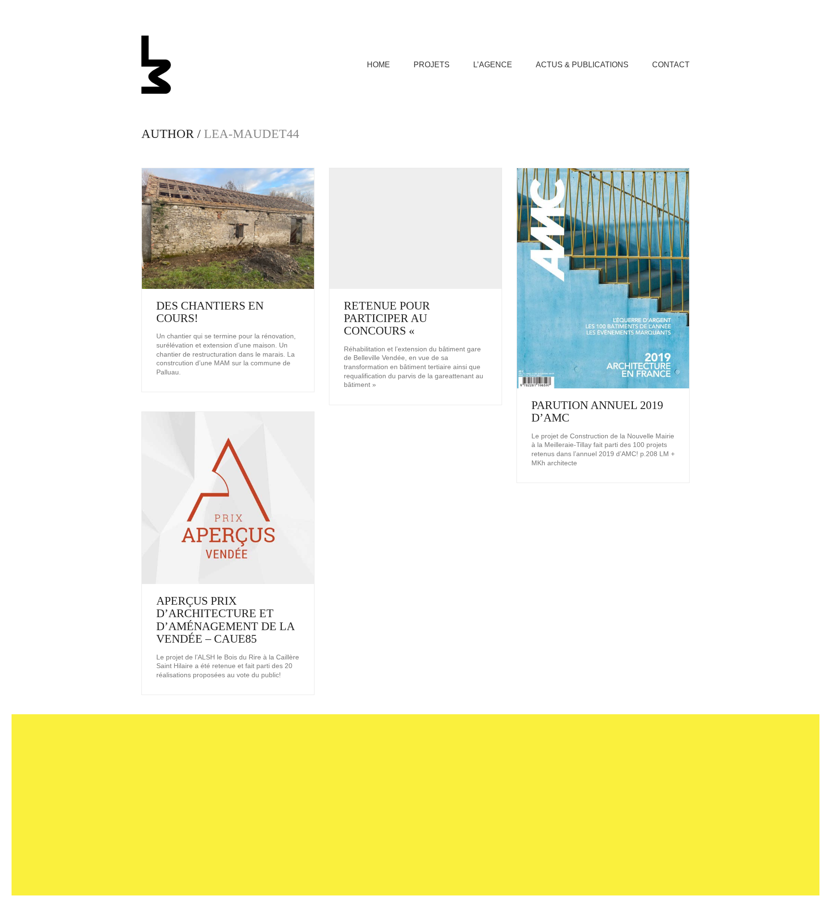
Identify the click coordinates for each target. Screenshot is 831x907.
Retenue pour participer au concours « (387, 318)
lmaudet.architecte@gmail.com (400, 772)
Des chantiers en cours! (210, 311)
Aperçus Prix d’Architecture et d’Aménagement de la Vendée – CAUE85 (225, 620)
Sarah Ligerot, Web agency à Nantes (445, 871)
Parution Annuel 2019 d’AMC (597, 411)
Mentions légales (354, 871)
